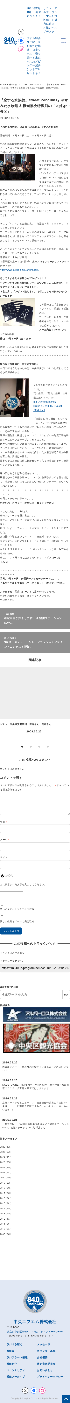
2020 (2, 1177)
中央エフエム (31, 1398)
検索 (66, 994)
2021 (2, 1172)
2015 (2, 1203)
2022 (2, 1167)
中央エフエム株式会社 (35, 1321)
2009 (2, 1234)
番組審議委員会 (46, 1363)
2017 (2, 1193)
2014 (2, 1208)
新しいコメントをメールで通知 (17, 908)
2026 (2, 1146)
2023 (2, 1162)
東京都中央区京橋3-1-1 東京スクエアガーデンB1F (35, 1331)
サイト (3, 857)
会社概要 (42, 1357)
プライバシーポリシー (50, 1376)
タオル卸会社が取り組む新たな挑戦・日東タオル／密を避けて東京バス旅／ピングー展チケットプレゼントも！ (34, 55)
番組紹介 (12, 1363)
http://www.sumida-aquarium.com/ (19, 269)
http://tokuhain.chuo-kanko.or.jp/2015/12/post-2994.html (48, 406)
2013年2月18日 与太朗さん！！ (35, 12)
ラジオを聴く (15, 1344)
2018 (2, 1187)
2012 (2, 1218)
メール (5, 839)
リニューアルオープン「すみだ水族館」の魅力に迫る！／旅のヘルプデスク (50, 19)
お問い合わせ (45, 1370)
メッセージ (43, 1344)
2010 (2, 1228)
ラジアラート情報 (17, 1357)
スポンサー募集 (46, 1351)
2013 (2, 1213)
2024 (2, 1157)
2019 (2, 1182)
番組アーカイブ (16, 1376)
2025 (2, 1151)
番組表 (11, 1351)
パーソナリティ (16, 1370)
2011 (2, 1223)
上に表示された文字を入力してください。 (23, 884)
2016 (2, 1198)
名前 (3, 821)
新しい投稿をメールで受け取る (17, 921)
